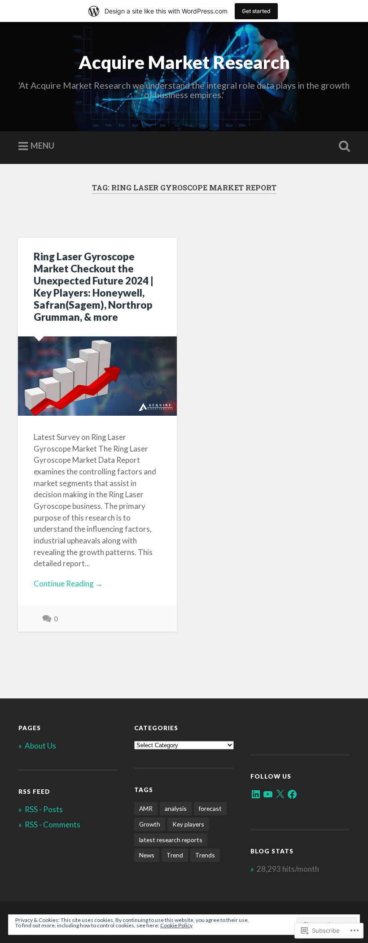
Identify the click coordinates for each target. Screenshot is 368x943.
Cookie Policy (176, 925)
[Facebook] (292, 794)
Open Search (342, 146)
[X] (280, 794)
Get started (256, 11)
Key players (188, 824)
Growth (149, 824)
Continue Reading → (68, 583)
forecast (210, 808)
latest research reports (170, 840)
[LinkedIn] (255, 794)
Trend (174, 855)
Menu (42, 146)
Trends (205, 855)
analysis (176, 808)
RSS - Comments (52, 824)
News (146, 855)
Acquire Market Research (184, 62)
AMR (146, 808)
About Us (40, 745)
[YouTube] (268, 794)
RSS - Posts (44, 809)
